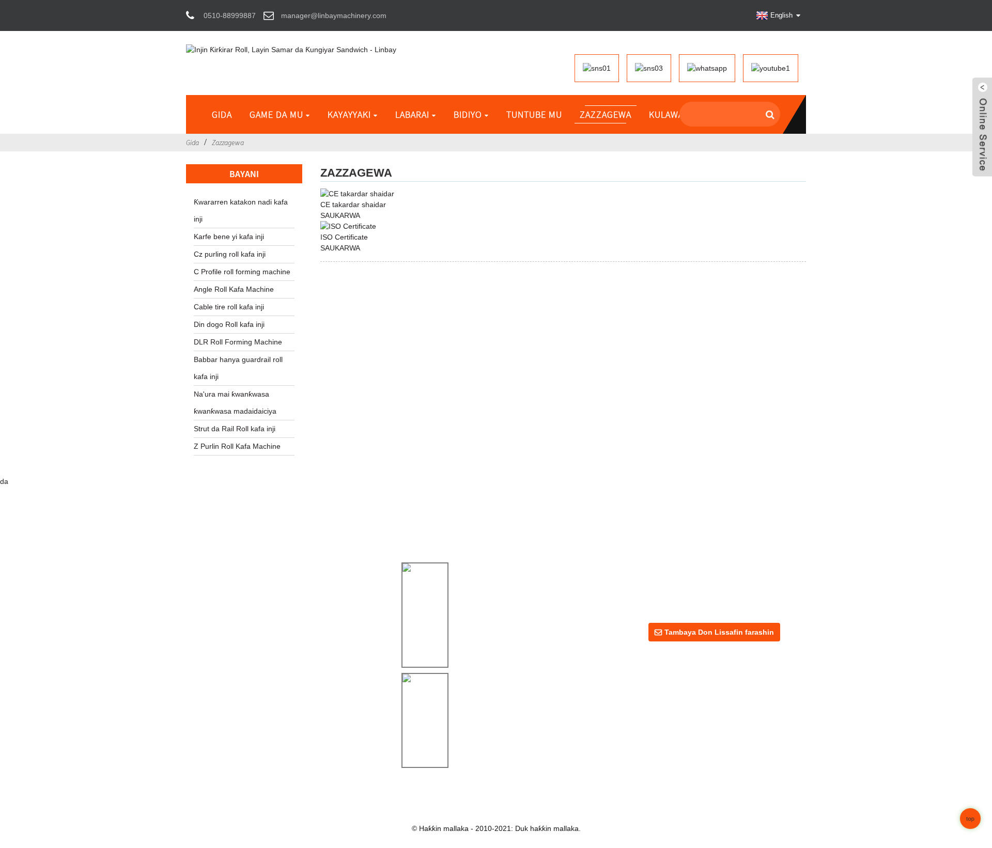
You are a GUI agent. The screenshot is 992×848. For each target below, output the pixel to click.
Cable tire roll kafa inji (229, 307)
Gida (222, 114)
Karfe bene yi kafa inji (229, 236)
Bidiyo (468, 114)
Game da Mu (276, 114)
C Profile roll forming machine (242, 272)
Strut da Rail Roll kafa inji (234, 429)
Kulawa (666, 114)
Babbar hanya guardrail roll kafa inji (238, 368)
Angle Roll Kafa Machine (234, 289)
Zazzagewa (605, 114)
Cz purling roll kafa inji (230, 254)
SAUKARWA (340, 215)
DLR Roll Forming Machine (238, 342)
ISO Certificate (344, 237)
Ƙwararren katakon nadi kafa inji (241, 210)
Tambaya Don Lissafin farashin (719, 632)
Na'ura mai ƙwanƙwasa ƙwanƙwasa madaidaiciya (235, 402)
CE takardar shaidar (353, 204)
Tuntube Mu (534, 114)
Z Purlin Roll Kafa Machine (237, 446)
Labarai (412, 114)
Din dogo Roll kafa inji (229, 324)
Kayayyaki (349, 114)
